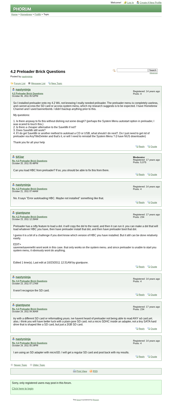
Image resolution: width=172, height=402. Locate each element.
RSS (95, 371)
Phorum (96, 400)
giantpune (23, 212)
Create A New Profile (151, 2)
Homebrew (26, 14)
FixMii (38, 14)
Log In (130, 2)
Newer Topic (20, 365)
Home (14, 14)
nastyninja (27, 76)
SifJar (20, 157)
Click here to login (22, 388)
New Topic (56, 83)
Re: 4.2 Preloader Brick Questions (29, 161)
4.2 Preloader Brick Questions (27, 93)
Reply (142, 146)
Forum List (19, 83)
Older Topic (39, 365)
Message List (38, 83)
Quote (153, 146)
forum (79, 400)
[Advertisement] (86, 41)
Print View (81, 371)
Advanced (154, 73)
